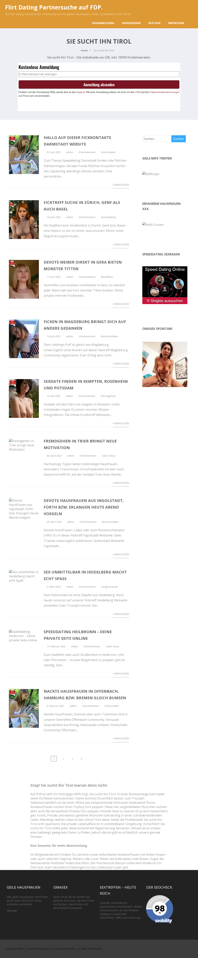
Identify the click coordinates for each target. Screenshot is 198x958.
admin (69, 152)
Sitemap (12, 910)
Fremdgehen (108, 396)
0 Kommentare (87, 152)
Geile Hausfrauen (91, 948)
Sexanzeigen (131, 23)
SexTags (154, 23)
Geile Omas (108, 455)
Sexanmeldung (103, 23)
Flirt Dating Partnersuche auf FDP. (54, 7)
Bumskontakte (109, 336)
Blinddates (107, 277)
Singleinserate (109, 586)
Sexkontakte (108, 152)
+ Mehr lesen (121, 184)
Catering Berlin (14, 948)
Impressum (176, 23)
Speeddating (108, 217)
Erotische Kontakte (64, 948)
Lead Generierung (37, 948)
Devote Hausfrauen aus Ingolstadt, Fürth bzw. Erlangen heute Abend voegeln (84, 507)
